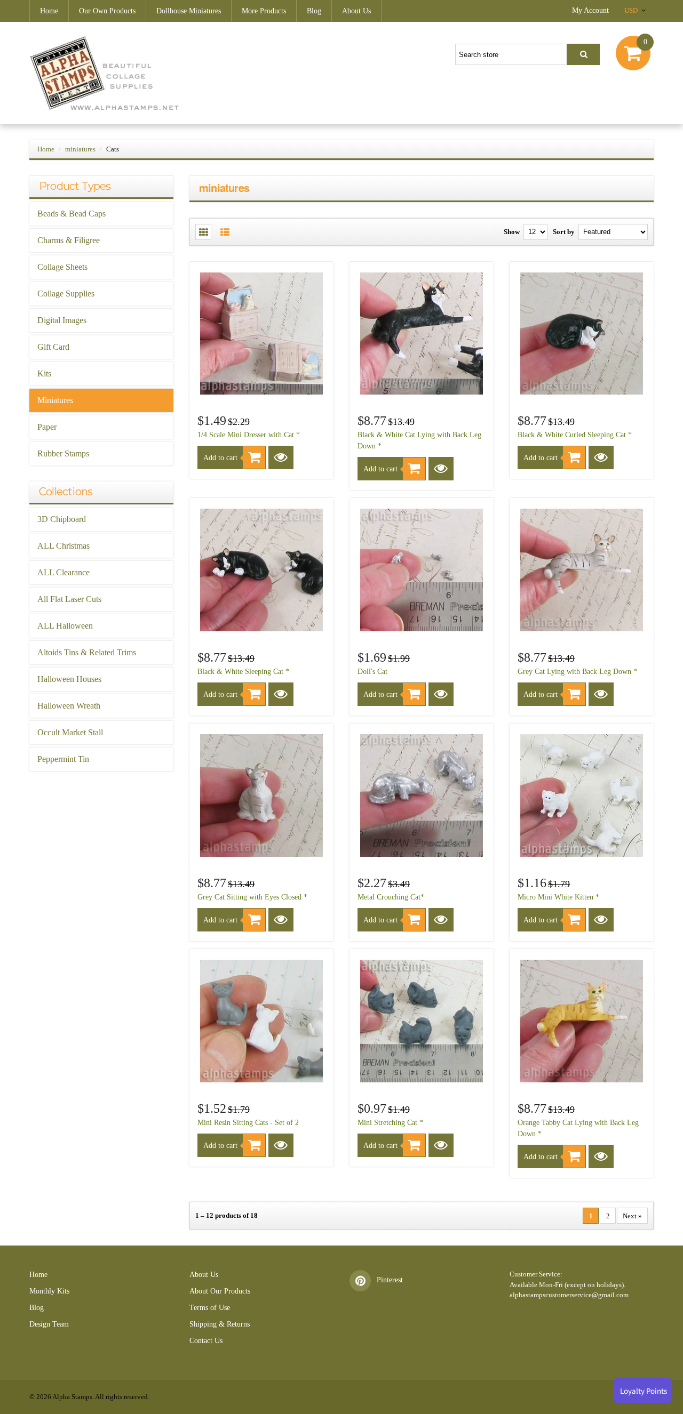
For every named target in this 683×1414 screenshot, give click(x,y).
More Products (264, 11)
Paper (47, 426)
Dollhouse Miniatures (188, 11)
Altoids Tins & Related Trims (86, 652)
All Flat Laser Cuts (69, 599)
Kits (44, 373)
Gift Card (53, 346)
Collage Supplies (65, 293)
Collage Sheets (62, 266)
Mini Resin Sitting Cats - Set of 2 (248, 1123)
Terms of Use (209, 1308)
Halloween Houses (69, 679)
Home (49, 11)
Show (512, 232)
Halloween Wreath (68, 705)
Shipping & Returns (219, 1324)
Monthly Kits (49, 1291)
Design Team (49, 1324)
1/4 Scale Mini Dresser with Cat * (248, 435)
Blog (314, 11)
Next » (632, 1216)
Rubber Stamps (63, 453)
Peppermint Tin (63, 759)
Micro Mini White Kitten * (558, 897)
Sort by (564, 232)
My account (590, 10)
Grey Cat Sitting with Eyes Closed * (252, 897)
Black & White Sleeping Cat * (243, 672)
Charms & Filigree (68, 240)
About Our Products (219, 1291)
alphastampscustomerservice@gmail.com (569, 1295)
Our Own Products (107, 11)
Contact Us (206, 1341)
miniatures (80, 149)
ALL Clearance (63, 572)
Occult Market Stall (70, 732)
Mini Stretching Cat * (390, 1123)
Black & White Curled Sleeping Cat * (575, 435)
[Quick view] (280, 457)
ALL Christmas (63, 545)
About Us (356, 11)
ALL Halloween (65, 625)
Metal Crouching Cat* (391, 897)
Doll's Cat (372, 672)
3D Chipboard (61, 519)
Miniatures (55, 400)
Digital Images (61, 320)
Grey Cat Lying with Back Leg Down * (577, 672)
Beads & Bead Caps (71, 213)
